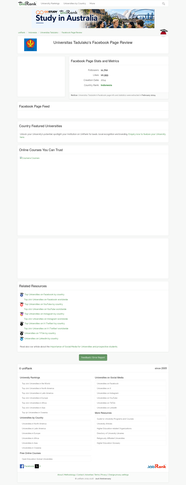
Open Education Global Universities (37, 459)
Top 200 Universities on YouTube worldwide (43, 309)
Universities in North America (34, 424)
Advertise (89, 475)
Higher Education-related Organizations (114, 428)
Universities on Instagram (108, 393)
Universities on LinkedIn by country (41, 338)
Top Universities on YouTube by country (43, 304)
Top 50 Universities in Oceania (35, 412)
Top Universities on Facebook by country (44, 294)
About (60, 475)
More (92, 3)
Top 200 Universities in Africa (34, 403)
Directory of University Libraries (110, 433)
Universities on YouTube (107, 398)
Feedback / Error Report (93, 357)
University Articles (104, 424)
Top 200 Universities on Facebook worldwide (44, 299)
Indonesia (106, 85)
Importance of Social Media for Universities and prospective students (83, 346)
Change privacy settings (118, 475)
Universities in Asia (30, 443)
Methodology (70, 475)
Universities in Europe (31, 433)
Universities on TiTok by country (40, 333)
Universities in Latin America (34, 428)
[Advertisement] (41, 76)
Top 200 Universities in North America (38, 388)
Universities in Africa (30, 438)
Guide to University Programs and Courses (115, 419)
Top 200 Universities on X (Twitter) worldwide (44, 328)
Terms (96, 475)
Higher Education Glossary (108, 443)
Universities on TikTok (106, 403)
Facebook (29, 466)
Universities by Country (74, 3)
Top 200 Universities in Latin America (37, 393)
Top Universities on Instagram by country (44, 314)
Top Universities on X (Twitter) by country (44, 323)
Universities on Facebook (108, 383)
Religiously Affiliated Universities (111, 438)
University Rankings (50, 3)
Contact (80, 475)
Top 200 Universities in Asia (33, 408)
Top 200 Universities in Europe (35, 398)
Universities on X (104, 388)
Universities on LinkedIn (107, 408)
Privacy (104, 475)
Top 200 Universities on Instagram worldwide (44, 319)
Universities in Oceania (31, 448)
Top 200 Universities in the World (36, 383)
